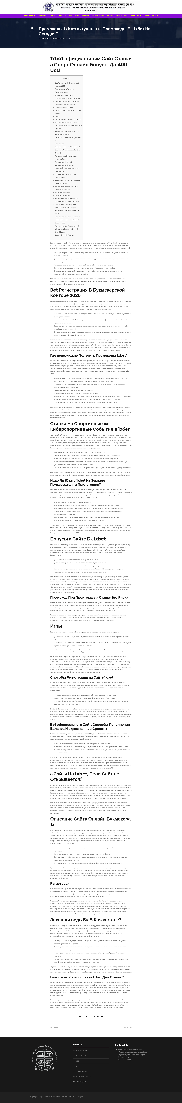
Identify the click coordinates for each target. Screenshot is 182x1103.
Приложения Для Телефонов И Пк (67, 226)
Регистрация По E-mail (63, 162)
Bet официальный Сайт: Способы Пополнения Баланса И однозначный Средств (68, 125)
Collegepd (45, 39)
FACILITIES (68, 16)
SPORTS (147, 16)
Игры (57, 116)
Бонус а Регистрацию (62, 192)
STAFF (77, 16)
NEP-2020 (155, 16)
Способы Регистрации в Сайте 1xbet (68, 119)
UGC (77, 1061)
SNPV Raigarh (81, 1081)
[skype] (143, 1097)
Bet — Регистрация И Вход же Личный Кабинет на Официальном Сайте (67, 211)
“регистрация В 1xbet (62, 195)
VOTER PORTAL (81, 1051)
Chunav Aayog (81, 1071)
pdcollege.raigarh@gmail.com (131, 1049)
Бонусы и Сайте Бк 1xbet (64, 107)
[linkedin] (140, 1097)
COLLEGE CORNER (56, 16)
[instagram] (151, 1097)
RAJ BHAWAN (81, 1056)
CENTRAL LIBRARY (136, 16)
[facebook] (136, 1097)
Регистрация (59, 144)
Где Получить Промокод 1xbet (65, 205)
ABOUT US (32, 16)
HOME (26, 16)
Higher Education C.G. (84, 1076)
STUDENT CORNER (98, 16)
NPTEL (78, 1066)
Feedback (124, 16)
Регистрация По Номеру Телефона (67, 217)
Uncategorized (58, 39)
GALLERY (110, 16)
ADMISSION (85, 16)
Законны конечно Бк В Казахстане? (67, 147)
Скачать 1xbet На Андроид (64, 235)
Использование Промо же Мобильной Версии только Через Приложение (66, 168)
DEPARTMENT (43, 16)
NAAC (118, 16)
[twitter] (147, 1097)
